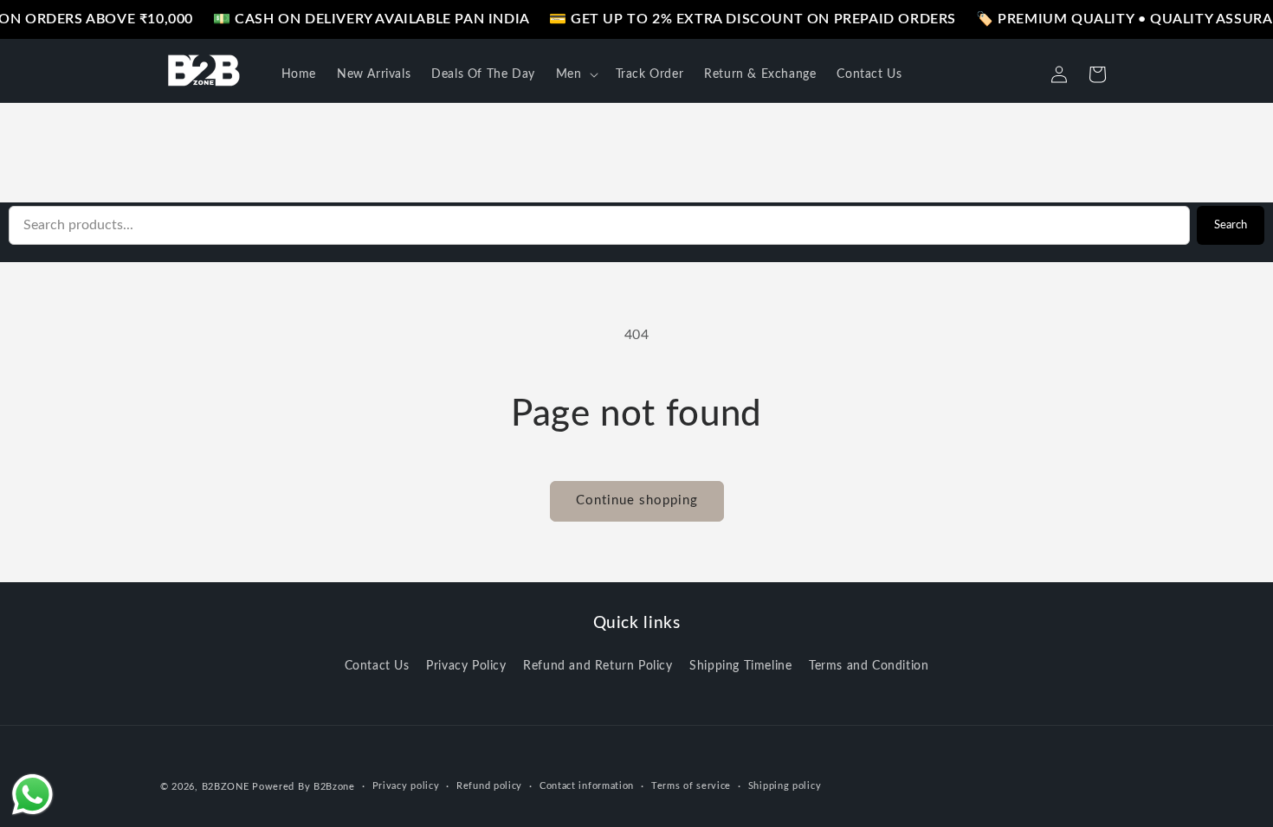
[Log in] (1059, 74)
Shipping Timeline (740, 666)
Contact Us (377, 666)
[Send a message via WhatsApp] (32, 794)
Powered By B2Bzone (303, 787)
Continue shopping (637, 500)
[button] (575, 74)
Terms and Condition (868, 666)
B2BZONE (225, 787)
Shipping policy (785, 786)
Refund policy (489, 786)
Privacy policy (406, 786)
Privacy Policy (466, 666)
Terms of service (691, 786)
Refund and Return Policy (597, 666)
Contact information (587, 786)
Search (1230, 225)
